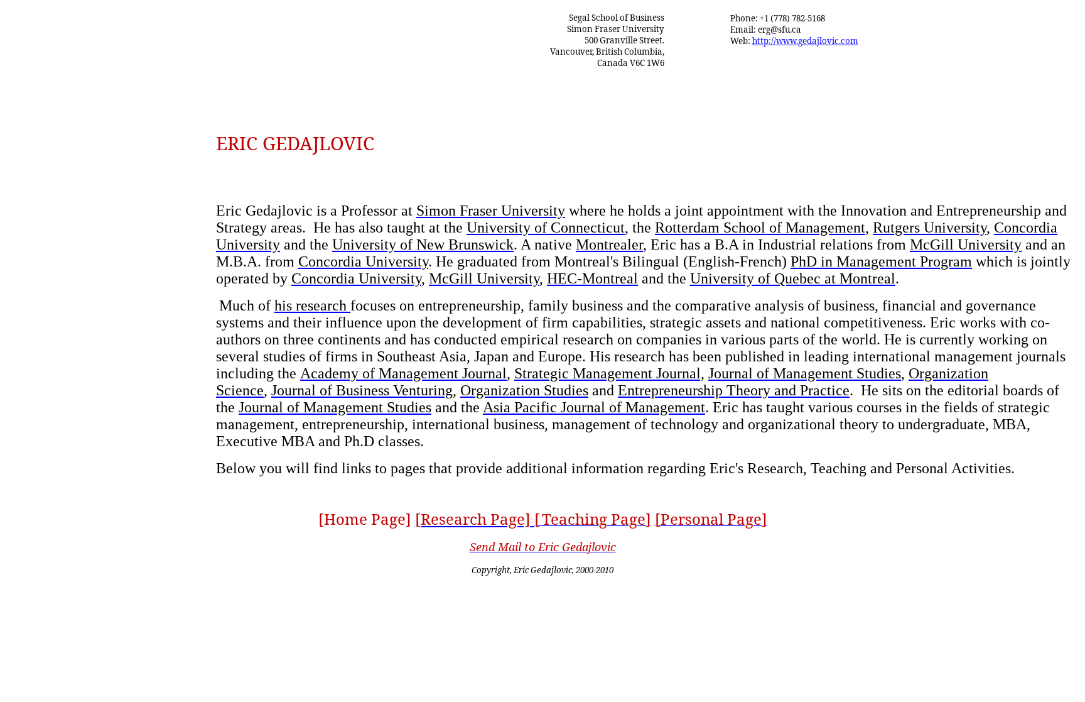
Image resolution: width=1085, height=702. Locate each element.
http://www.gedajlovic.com (805, 41)
